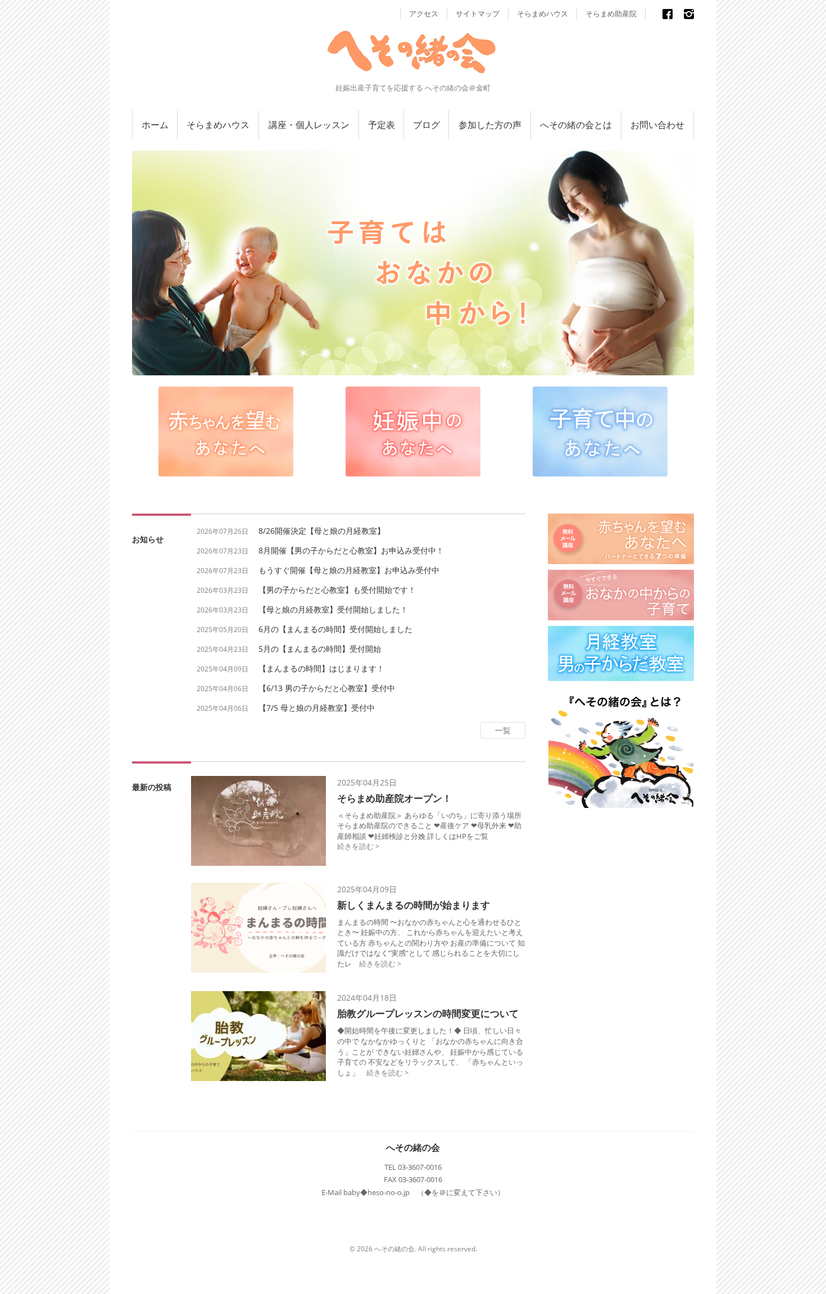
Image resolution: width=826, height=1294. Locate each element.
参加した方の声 (490, 125)
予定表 (381, 125)
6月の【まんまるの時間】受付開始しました (335, 629)
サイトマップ (478, 13)
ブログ (426, 125)
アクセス (423, 13)
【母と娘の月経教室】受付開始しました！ (333, 609)
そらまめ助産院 (611, 13)
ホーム (155, 125)
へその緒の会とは (576, 125)
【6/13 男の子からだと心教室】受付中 (326, 688)
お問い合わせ (657, 125)
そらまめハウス (542, 13)
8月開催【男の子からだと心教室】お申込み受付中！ (351, 550)
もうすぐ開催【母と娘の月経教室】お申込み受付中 (348, 570)
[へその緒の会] (413, 62)
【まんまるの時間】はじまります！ (321, 668)
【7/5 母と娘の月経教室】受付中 (316, 707)
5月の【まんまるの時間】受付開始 (319, 648)
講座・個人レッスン (309, 125)
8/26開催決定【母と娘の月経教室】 (321, 530)
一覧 (503, 730)
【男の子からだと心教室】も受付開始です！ (337, 589)
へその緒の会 (413, 1147)
